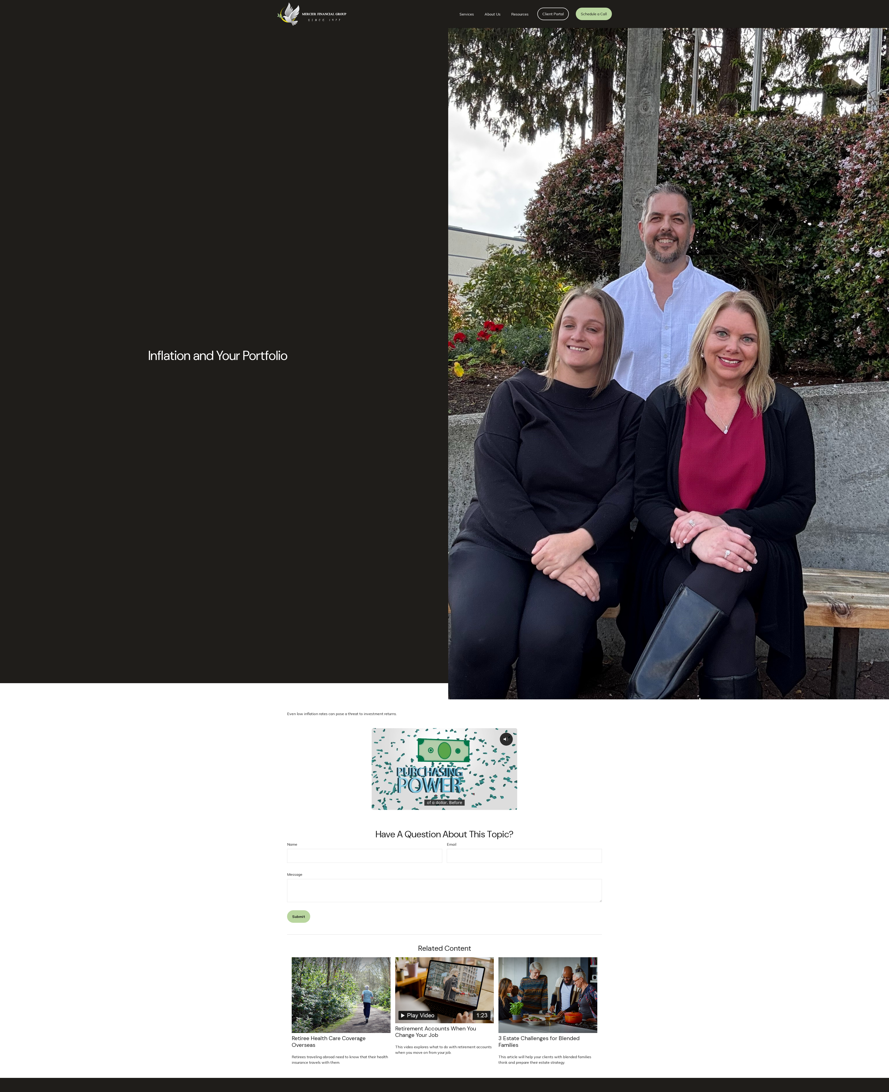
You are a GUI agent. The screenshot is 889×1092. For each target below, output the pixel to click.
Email (451, 844)
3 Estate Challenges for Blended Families (539, 1041)
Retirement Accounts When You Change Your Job (435, 1032)
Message (294, 874)
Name (292, 844)
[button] (467, 13)
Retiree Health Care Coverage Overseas (329, 1041)
